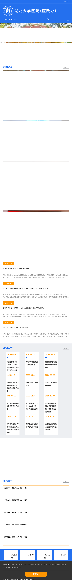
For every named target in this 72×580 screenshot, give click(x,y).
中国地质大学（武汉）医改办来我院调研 (15, 258)
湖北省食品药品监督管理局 (12, 567)
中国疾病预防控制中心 (35, 565)
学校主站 (66, 1)
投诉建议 (36, 574)
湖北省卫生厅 (61, 565)
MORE (65, 67)
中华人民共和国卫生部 (18, 565)
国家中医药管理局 (50, 565)
